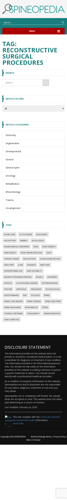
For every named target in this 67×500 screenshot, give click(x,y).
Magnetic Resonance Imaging (18, 277)
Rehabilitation (12, 183)
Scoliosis (35, 295)
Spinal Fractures (53, 301)
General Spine (12, 167)
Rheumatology (13, 191)
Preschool (21, 289)
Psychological (53, 289)
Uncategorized (13, 208)
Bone (36, 246)
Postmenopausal (50, 283)
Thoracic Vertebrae (13, 313)
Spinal (47, 295)
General (9, 159)
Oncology (10, 175)
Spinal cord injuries (13, 301)
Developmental (13, 151)
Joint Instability (34, 271)
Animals (23, 240)
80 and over (9, 234)
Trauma (10, 200)
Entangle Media (44, 436)
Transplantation (52, 313)
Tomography (33, 313)
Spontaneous (31, 307)
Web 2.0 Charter (33, 440)
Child (48, 252)
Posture (8, 289)
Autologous (38, 240)
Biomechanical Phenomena (16, 246)
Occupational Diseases (26, 283)
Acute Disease (25, 234)
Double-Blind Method (50, 259)
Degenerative (12, 143)
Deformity (11, 135)
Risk (25, 295)
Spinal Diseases (34, 301)
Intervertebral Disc (13, 271)
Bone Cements (49, 246)
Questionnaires (11, 295)
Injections (45, 265)
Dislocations (29, 259)
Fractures (9, 265)
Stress (45, 307)
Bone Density (10, 252)
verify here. (18, 423)
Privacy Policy (59, 436)
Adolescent (41, 234)
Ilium (20, 265)
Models (39, 277)
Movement (52, 277)
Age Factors (10, 240)
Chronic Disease (11, 259)
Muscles (8, 283)
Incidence (31, 265)
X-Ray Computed (11, 319)
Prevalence (36, 289)
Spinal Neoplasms (12, 307)
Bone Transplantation (31, 252)
